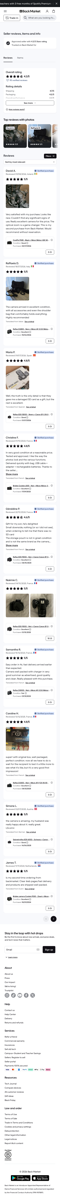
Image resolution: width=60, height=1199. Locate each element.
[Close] (56, 3)
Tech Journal (10, 1083)
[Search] (25, 17)
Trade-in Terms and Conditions (19, 1122)
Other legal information (15, 1135)
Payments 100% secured (16, 1065)
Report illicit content (14, 1143)
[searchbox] (41, 18)
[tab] (8, 58)
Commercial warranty (14, 1041)
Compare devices (13, 1087)
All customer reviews (14, 1092)
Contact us (10, 1010)
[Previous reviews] (46, 919)
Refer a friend (11, 1036)
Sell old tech (10, 1049)
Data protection (12, 1131)
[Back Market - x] (32, 995)
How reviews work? (17, 109)
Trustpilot (9, 990)
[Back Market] (30, 11)
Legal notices (11, 1139)
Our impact (10, 982)
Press (7, 978)
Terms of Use (11, 1114)
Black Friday (10, 1100)
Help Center (10, 1014)
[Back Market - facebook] (26, 995)
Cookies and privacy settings (18, 1126)
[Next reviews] (54, 919)
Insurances (10, 1045)
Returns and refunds (14, 1022)
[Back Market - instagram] (7, 995)
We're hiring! (10, 986)
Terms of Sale (11, 1118)
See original (29, 321)
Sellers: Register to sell (15, 1057)
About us (9, 974)
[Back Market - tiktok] (13, 995)
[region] (30, 136)
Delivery (8, 1018)
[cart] (54, 11)
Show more (12, 474)
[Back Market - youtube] (19, 995)
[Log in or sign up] (47, 11)
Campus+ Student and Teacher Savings (23, 1053)
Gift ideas (9, 1096)
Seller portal (10, 1061)
